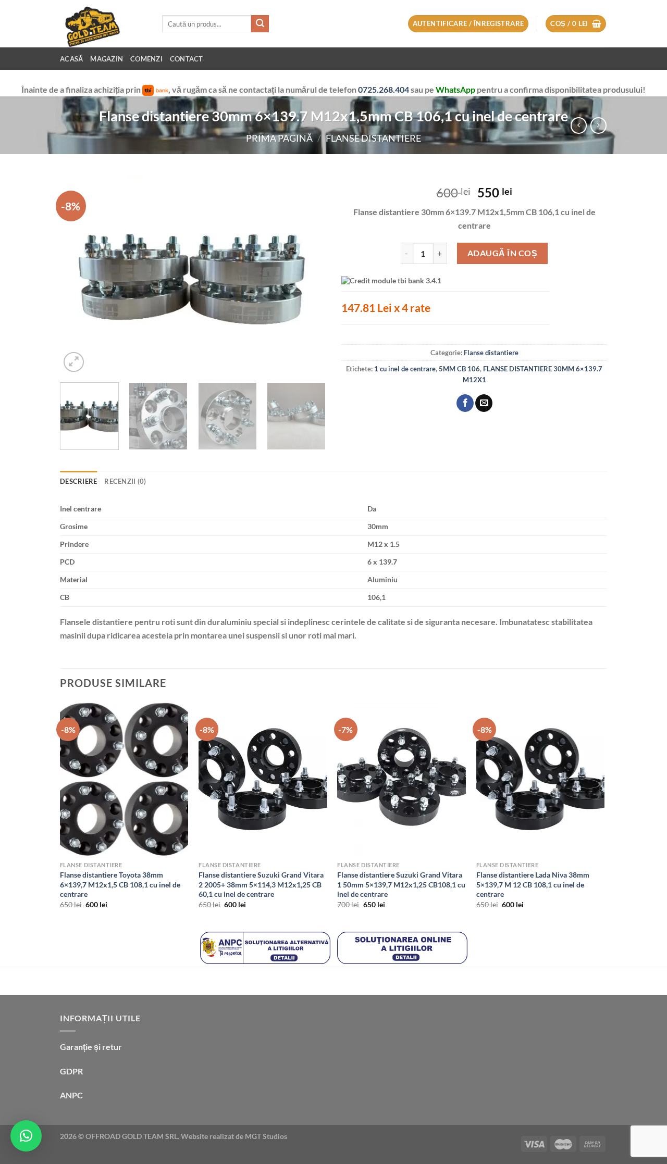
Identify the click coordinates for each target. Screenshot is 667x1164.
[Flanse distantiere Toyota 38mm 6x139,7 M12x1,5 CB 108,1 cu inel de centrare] (124, 779)
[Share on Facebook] (465, 403)
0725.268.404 (384, 89)
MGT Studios (266, 1136)
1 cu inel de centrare (405, 369)
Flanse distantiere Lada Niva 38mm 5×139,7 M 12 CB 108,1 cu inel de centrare (532, 884)
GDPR (71, 1071)
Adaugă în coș (502, 253)
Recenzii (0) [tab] (125, 481)
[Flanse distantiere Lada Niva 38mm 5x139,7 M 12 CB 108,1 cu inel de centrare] (540, 779)
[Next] (307, 275)
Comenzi (146, 59)
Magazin (106, 59)
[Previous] (78, 275)
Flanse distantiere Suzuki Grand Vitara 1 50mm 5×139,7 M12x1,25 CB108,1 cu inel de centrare (401, 884)
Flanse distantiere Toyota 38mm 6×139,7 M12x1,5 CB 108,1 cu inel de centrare (120, 884)
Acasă (71, 59)
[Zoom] (74, 362)
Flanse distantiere (373, 138)
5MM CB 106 (459, 369)
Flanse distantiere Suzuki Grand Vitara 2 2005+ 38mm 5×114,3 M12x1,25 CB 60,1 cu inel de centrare (261, 884)
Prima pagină (279, 138)
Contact (186, 59)
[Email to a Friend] (483, 403)
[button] (26, 1136)
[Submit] (260, 24)
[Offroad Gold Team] (103, 23)
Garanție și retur (91, 1047)
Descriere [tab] (78, 481)
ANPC (71, 1095)
